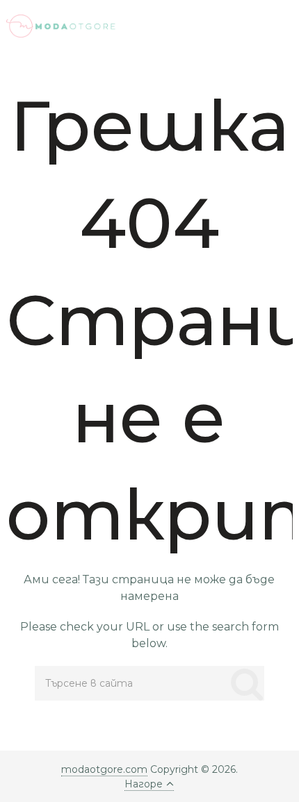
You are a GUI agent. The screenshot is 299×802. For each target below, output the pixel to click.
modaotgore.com (104, 769)
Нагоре (143, 784)
